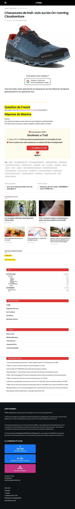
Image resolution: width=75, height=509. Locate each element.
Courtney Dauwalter (12, 348)
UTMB (8, 305)
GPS (9, 291)
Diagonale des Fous (12, 309)
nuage (11, 162)
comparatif (37, 165)
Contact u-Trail (9, 476)
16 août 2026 (8, 242)
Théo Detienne (10, 341)
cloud (13, 168)
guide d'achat (58, 171)
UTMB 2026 (8, 256)
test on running (22, 171)
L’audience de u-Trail (11, 496)
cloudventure (63, 162)
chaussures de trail (50, 173)
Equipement (10, 288)
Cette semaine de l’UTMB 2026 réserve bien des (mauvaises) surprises (26, 369)
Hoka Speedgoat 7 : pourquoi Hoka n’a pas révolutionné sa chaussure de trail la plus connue (32, 372)
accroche (49, 165)
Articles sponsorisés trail (12, 480)
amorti (64, 165)
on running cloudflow (45, 171)
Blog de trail (13, 8)
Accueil (6, 8)
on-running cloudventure (36, 162)
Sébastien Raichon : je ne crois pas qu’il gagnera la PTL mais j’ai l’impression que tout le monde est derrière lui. (37, 388)
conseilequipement (27, 173)
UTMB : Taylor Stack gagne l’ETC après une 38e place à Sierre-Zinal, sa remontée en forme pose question (36, 375)
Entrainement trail (10, 501)
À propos (7, 490)
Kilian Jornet (10, 334)
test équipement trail (21, 162)
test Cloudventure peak (50, 168)
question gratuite (10, 176)
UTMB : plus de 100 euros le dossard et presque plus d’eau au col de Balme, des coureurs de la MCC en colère (37, 385)
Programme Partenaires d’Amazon (27, 433)
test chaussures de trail (12, 173)
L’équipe (7, 493)
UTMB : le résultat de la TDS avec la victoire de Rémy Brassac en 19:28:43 (26, 378)
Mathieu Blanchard (12, 337)
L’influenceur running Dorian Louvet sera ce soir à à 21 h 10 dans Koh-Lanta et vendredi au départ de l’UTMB (36, 381)
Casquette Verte (11, 344)
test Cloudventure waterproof (32, 168)
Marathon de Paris (12, 319)
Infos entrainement (22, 8)
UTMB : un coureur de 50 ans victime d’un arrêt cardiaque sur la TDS (25, 366)
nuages (19, 168)
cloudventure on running (12, 165)
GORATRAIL (12, 279)
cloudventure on (27, 165)
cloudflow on (33, 171)
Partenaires (8, 478)
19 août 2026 (43, 222)
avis (43, 165)
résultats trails (13, 281)
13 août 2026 (31, 242)
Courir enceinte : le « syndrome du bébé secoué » (36, 239)
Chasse (11, 280)
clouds (7, 168)
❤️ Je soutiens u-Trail (37, 148)
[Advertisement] (26, 102)
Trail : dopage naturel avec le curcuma (14, 239)
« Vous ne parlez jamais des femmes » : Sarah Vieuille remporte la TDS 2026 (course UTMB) (32, 363)
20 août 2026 (8, 222)
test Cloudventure (10, 171)
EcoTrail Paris (10, 312)
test (59, 173)
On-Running (38, 173)
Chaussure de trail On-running (28, 110)
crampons (58, 165)
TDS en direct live (10, 260)
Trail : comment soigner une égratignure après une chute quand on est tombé (53, 219)
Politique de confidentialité (13, 498)
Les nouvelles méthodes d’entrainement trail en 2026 (19, 219)
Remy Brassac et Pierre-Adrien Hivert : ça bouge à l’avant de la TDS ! (25, 391)
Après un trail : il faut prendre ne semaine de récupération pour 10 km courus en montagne (60, 240)
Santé (42, 214)
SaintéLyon (9, 316)
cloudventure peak (51, 162)
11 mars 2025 (8, 20)
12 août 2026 (54, 244)
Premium (12, 282)
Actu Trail (10, 276)
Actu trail (7, 488)
